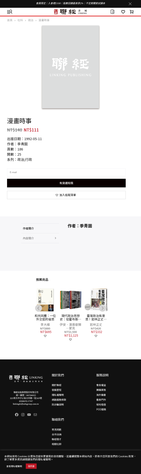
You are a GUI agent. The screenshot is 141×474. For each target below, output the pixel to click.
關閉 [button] (130, 4)
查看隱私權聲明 (14, 466)
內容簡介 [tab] (28, 238)
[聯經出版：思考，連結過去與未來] (70, 12)
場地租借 (101, 404)
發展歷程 (56, 390)
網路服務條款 (59, 399)
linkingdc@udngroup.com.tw (26, 404)
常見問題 (56, 429)
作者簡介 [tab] (28, 228)
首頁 (10, 20)
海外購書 (101, 395)
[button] (66, 195)
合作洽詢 (56, 434)
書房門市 (101, 399)
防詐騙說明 (58, 404)
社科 (20, 20)
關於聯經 (56, 385)
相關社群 (56, 444)
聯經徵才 (56, 439)
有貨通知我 (66, 183)
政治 (31, 20)
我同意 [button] (31, 466)
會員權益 (101, 385)
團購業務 (101, 390)
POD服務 (101, 409)
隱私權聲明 (58, 395)
